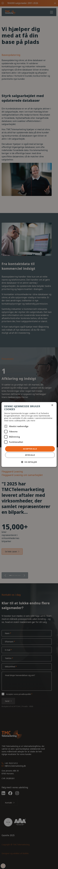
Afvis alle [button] (30, 455)
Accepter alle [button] (30, 449)
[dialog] (29, 434)
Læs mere (30, 420)
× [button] (52, 405)
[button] (29, 462)
